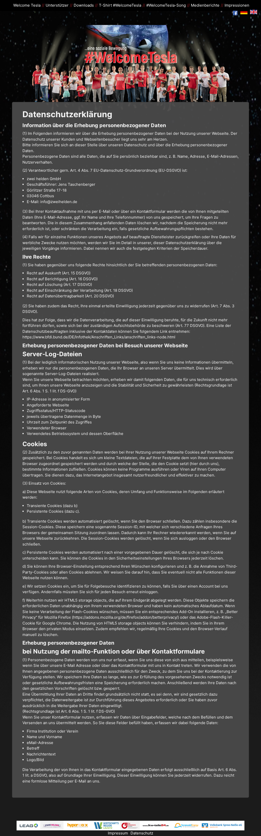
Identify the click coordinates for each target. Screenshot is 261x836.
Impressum (118, 833)
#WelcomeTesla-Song (166, 5)
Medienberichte (205, 5)
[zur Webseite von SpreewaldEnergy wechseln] (186, 825)
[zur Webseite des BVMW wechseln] (130, 825)
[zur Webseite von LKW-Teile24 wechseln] (156, 825)
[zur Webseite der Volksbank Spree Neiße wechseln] (222, 825)
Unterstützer (57, 5)
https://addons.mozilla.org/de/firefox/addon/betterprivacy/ (125, 617)
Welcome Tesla (27, 5)
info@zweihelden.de (58, 201)
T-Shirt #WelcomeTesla (120, 5)
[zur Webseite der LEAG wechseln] (29, 825)
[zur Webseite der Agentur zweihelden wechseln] (51, 825)
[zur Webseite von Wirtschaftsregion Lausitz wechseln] (106, 825)
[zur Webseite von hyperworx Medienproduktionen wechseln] (78, 825)
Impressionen (237, 5)
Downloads (84, 5)
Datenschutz (141, 833)
